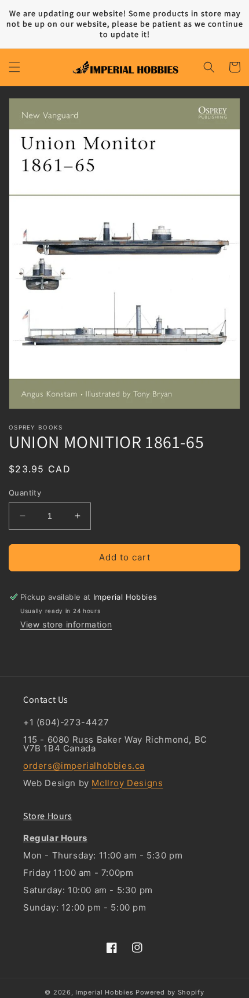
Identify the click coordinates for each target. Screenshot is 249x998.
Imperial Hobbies (104, 992)
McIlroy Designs (127, 782)
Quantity (25, 492)
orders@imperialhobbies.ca (84, 765)
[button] (14, 67)
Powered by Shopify (170, 992)
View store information (66, 624)
